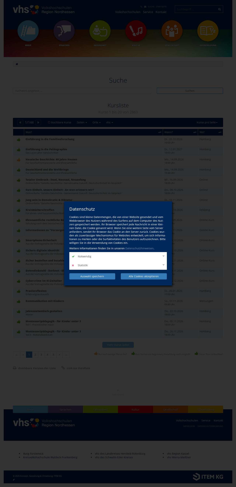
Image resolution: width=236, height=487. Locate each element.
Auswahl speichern (92, 276)
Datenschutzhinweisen (139, 248)
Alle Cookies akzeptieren (144, 276)
